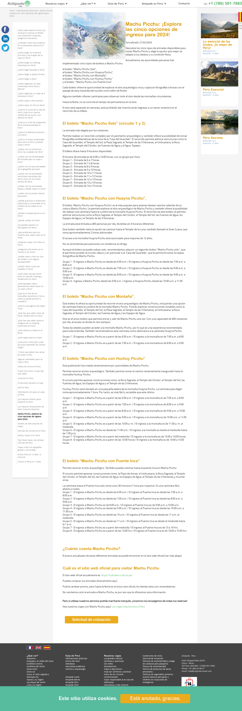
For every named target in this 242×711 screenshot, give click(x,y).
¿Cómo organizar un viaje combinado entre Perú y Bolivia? (29, 86)
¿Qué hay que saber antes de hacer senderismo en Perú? (31, 314)
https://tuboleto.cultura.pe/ (116, 575)
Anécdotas (70, 663)
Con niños (108, 663)
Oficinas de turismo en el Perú (31, 430)
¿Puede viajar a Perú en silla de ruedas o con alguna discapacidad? (30, 259)
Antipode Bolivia (72, 679)
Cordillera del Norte (36, 666)
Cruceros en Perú (25, 378)
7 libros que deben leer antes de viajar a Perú (31, 353)
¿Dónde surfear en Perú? (29, 220)
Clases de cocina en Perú (29, 366)
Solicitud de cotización (91, 620)
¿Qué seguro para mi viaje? (30, 337)
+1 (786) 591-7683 (225, 4)
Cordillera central (35, 663)
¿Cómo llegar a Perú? (27, 79)
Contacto (184, 3)
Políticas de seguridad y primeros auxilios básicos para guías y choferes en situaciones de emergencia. (158, 678)
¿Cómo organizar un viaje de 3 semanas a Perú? (31, 94)
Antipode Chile (72, 685)
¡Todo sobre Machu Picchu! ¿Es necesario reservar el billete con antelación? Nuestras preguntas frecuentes (31, 34)
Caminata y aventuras (114, 661)
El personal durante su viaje (30, 383)
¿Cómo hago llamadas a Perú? (31, 69)
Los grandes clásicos (113, 658)
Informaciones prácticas (76, 658)
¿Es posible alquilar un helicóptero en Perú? (28, 226)
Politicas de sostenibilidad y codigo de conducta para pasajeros (159, 662)
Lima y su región (34, 685)
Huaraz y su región (35, 679)
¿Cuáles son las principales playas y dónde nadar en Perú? (32, 187)
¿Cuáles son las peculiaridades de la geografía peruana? (32, 167)
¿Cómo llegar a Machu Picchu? (31, 74)
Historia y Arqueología (75, 669)
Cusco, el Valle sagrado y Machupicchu (38, 675)
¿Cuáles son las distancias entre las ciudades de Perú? (30, 150)
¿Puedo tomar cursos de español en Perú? (29, 267)
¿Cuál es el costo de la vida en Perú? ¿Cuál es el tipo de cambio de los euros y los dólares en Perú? (31, 113)
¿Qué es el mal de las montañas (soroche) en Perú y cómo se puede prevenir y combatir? (31, 297)
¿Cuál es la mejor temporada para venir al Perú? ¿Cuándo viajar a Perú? (31, 142)
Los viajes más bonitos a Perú (128, 606)
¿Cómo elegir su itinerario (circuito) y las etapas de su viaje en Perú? (30, 55)
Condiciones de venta (152, 655)
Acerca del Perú (72, 661)
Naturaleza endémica (75, 666)
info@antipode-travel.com (200, 671)
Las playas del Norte (36, 682)
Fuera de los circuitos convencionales (113, 675)
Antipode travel (72, 677)
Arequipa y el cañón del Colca (40, 661)
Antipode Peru (71, 682)
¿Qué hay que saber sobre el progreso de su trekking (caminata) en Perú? (31, 323)
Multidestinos (110, 666)
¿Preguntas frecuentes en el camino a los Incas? (30, 250)
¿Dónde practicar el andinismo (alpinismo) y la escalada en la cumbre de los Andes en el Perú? (31, 204)
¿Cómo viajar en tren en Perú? (31, 105)
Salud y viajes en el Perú (29, 435)
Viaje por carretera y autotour (117, 671)
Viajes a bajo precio (113, 669)
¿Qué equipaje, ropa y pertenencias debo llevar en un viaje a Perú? (30, 286)
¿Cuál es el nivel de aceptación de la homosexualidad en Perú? (32, 125)
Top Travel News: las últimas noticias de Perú (31, 441)
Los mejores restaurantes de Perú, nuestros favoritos (31, 408)
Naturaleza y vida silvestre (116, 685)
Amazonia (31, 658)
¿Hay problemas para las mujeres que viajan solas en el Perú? (32, 235)
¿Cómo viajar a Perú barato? (30, 100)
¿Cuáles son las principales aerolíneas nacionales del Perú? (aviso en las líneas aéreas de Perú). (30, 177)
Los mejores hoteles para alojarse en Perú (29, 400)
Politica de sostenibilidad (154, 666)
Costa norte (32, 669)
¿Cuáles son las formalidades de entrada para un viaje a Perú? (31, 159)
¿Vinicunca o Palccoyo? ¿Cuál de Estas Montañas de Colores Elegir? (31, 345)
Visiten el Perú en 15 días (29, 461)
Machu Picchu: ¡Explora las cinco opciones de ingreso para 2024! (30, 416)
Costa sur (31, 671)
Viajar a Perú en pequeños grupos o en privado (30, 448)
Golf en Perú (23, 387)
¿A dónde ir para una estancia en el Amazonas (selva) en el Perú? (31, 45)
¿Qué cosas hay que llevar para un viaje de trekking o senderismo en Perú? (30, 276)
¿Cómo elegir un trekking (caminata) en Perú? (29, 64)
